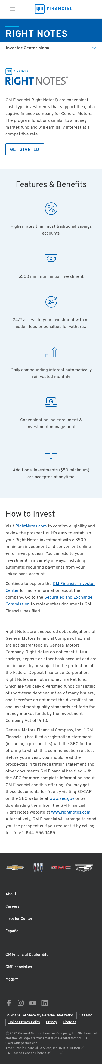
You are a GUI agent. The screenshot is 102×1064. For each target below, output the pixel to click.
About (10, 894)
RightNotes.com (31, 526)
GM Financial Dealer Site (26, 955)
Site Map (85, 1015)
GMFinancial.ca (18, 967)
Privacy (51, 1022)
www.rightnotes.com (71, 812)
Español (12, 931)
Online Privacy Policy (24, 1022)
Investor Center (19, 919)
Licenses (69, 1022)
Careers (12, 906)
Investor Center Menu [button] (27, 48)
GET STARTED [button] (24, 149)
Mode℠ (11, 979)
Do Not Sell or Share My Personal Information (39, 1015)
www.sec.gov (62, 798)
